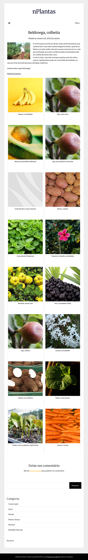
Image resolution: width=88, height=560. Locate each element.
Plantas (11, 514)
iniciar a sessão (35, 471)
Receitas (11, 525)
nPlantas (44, 11)
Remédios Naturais (15, 530)
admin (57, 38)
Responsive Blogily (53, 557)
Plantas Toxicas (14, 519)
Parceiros (10, 541)
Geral (10, 509)
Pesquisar (75, 485)
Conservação (13, 504)
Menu (77, 23)
